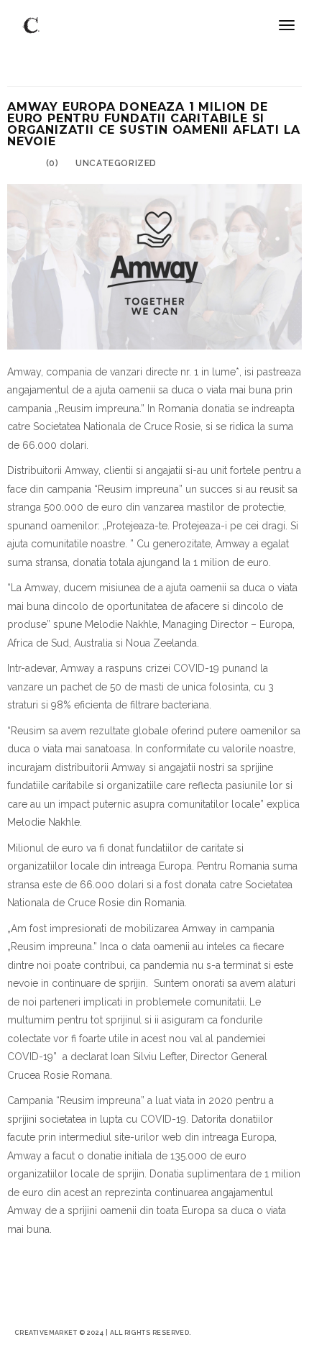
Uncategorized (116, 163)
